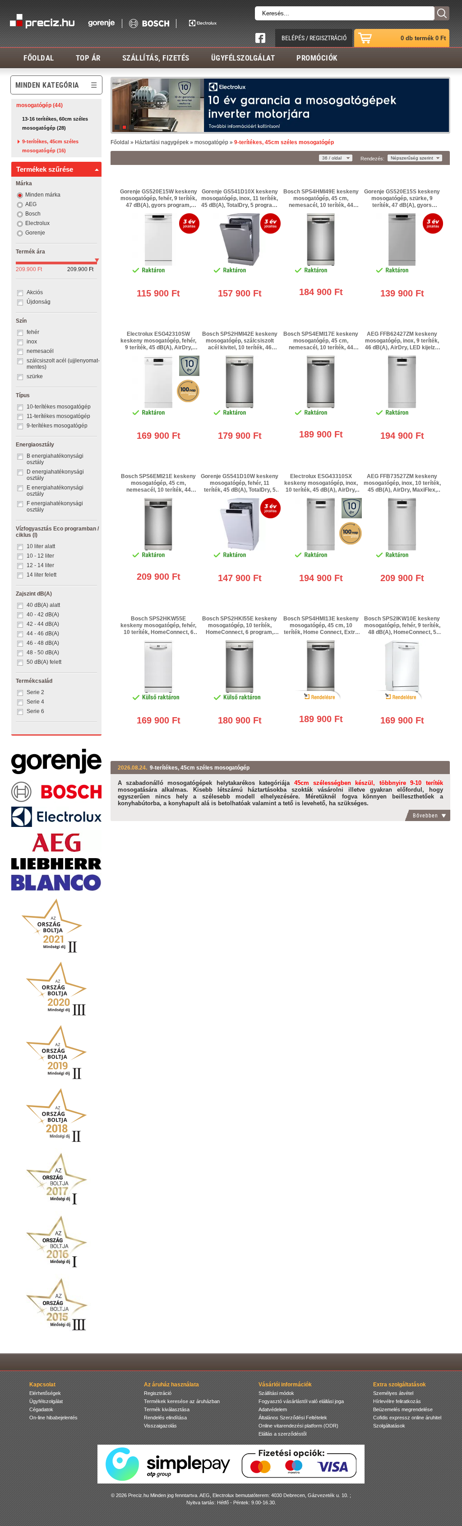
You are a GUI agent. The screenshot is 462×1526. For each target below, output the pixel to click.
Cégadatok (41, 1409)
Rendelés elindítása (165, 1417)
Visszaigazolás (160, 1425)
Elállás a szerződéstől (282, 1434)
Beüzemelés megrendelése (403, 1409)
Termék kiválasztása (166, 1409)
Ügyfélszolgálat (243, 57)
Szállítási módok (276, 1393)
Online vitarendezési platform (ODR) (298, 1425)
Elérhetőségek (45, 1393)
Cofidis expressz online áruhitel (407, 1417)
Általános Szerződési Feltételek (293, 1417)
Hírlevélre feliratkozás (397, 1401)
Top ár (88, 57)
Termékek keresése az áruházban (182, 1401)
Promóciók (316, 57)
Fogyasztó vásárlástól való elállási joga (301, 1401)
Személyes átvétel (393, 1393)
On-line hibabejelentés (53, 1417)
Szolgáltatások (389, 1425)
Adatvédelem (273, 1409)
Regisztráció (157, 1393)
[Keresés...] (441, 13)
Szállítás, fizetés (155, 57)
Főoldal (38, 57)
